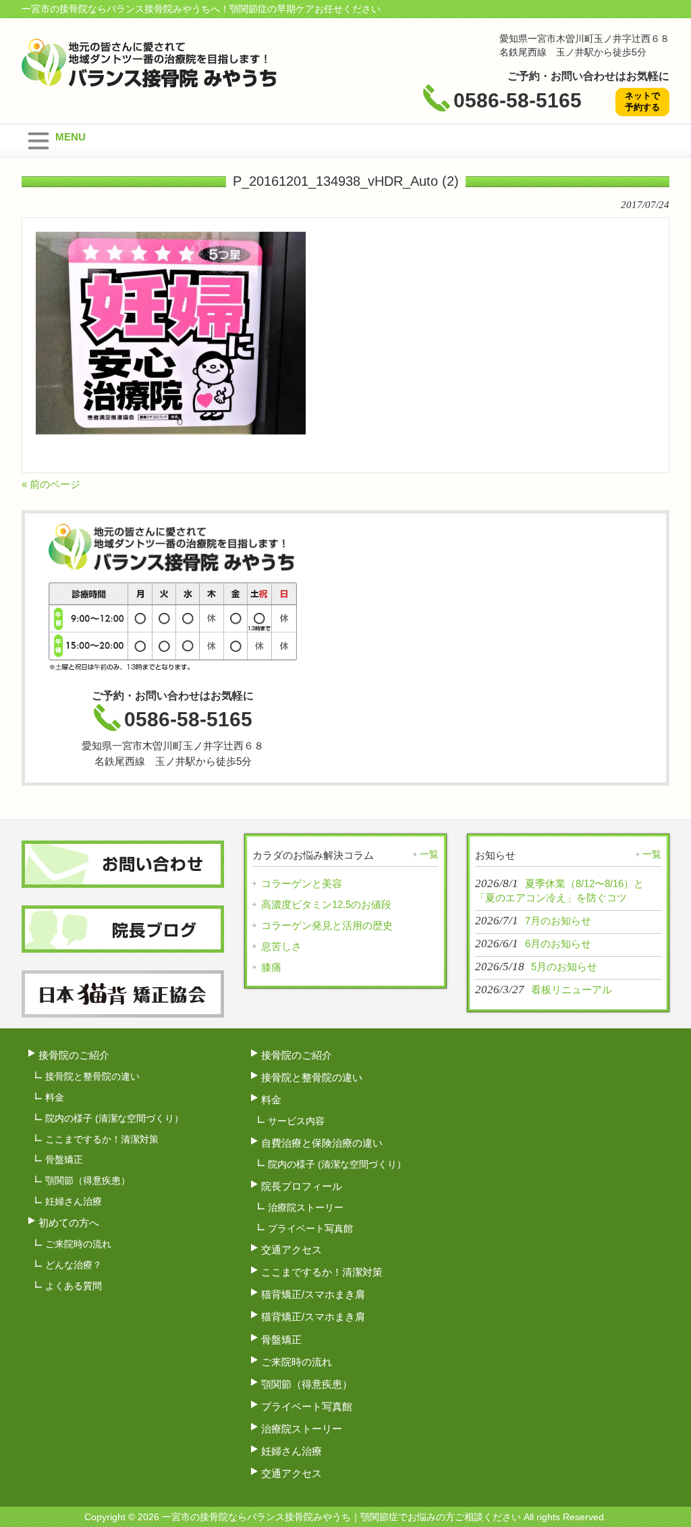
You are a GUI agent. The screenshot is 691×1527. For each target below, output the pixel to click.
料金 (54, 1097)
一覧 (429, 854)
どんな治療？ (73, 1264)
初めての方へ (68, 1222)
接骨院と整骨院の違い (92, 1076)
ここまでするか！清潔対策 (102, 1139)
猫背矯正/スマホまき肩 (313, 1294)
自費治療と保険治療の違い (322, 1143)
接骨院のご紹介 (73, 1055)
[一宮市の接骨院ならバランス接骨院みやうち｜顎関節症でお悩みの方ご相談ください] (150, 82)
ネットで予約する (642, 101)
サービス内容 (296, 1121)
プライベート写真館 (310, 1228)
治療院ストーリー (305, 1207)
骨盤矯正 (64, 1159)
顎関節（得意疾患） (87, 1180)
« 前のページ (51, 484)
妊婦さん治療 (73, 1201)
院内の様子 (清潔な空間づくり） (114, 1118)
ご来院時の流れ (78, 1243)
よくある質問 (73, 1285)
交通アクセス (291, 1249)
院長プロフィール (301, 1186)
